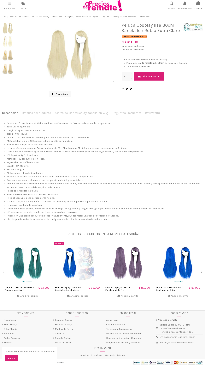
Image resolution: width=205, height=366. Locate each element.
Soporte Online (63, 338)
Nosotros (84, 355)
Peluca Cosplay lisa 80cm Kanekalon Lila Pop (118, 288)
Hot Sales (9, 333)
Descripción (10, 113)
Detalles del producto (36, 113)
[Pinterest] (131, 89)
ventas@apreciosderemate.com (177, 342)
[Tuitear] (127, 89)
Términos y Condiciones (119, 328)
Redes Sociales (12, 338)
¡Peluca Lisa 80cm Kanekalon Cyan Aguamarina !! (19, 288)
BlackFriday (10, 324)
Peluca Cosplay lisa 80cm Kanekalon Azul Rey (168, 288)
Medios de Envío (64, 328)
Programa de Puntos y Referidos (123, 342)
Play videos (61, 94)
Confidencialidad (115, 324)
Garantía (60, 333)
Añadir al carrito (151, 76)
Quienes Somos (63, 320)
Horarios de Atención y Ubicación (124, 338)
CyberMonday (11, 328)
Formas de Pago (63, 324)
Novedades (10, 320)
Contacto (110, 355)
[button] (9, 5)
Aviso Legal (112, 320)
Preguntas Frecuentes (127, 113)
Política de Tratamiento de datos (123, 333)
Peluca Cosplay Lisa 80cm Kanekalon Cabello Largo (68, 288)
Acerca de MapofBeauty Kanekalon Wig (81, 113)
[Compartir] (123, 89)
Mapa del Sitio (63, 342)
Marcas (8, 342)
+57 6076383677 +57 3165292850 (177, 337)
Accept (11, 358)
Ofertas (121, 355)
